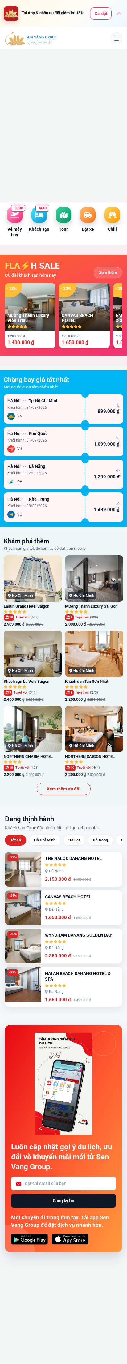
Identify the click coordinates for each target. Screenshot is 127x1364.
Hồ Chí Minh (44, 840)
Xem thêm (108, 272)
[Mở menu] (116, 38)
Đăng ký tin (63, 1200)
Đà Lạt (74, 840)
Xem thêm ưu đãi (63, 788)
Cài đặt (101, 13)
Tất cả (15, 840)
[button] (63, 409)
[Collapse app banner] (119, 14)
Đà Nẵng (100, 840)
